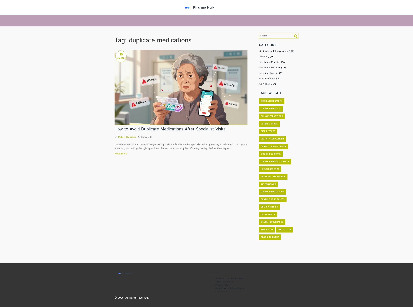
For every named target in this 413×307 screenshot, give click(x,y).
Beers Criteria (269, 207)
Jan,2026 (121, 58)
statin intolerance (272, 222)
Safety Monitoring (270, 78)
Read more (121, 154)
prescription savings (273, 176)
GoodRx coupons (271, 154)
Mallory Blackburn (127, 137)
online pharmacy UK (272, 191)
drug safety (268, 214)
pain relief (267, 229)
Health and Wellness (272, 67)
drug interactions (272, 116)
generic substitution (273, 146)
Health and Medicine (272, 62)
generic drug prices (272, 199)
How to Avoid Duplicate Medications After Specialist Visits (170, 129)
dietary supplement (272, 139)
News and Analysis (270, 73)
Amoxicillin (284, 229)
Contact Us (221, 291)
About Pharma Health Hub (229, 278)
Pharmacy (266, 56)
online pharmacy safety (275, 161)
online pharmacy (271, 108)
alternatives (268, 184)
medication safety (271, 101)
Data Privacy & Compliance (229, 288)
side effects (268, 131)
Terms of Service (224, 281)
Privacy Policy (222, 285)
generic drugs (269, 124)
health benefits (270, 169)
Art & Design (267, 84)
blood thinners (270, 237)
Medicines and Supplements (276, 51)
